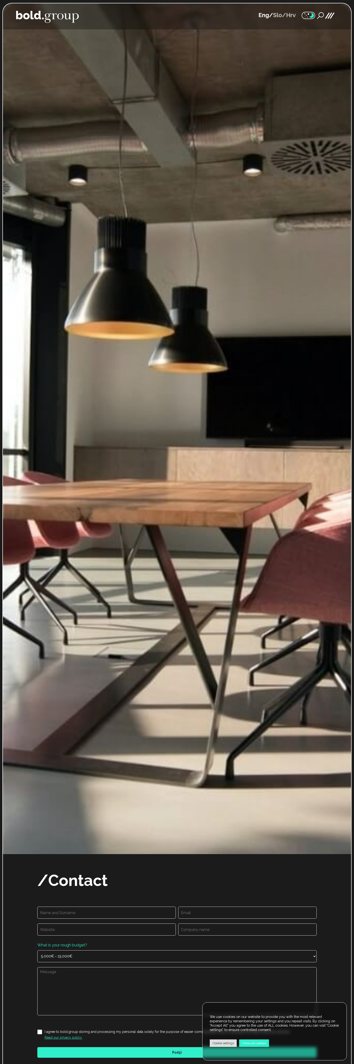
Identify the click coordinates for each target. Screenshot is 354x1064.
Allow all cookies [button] (254, 1043)
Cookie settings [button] (223, 1043)
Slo (277, 15)
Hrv (291, 15)
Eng (263, 15)
